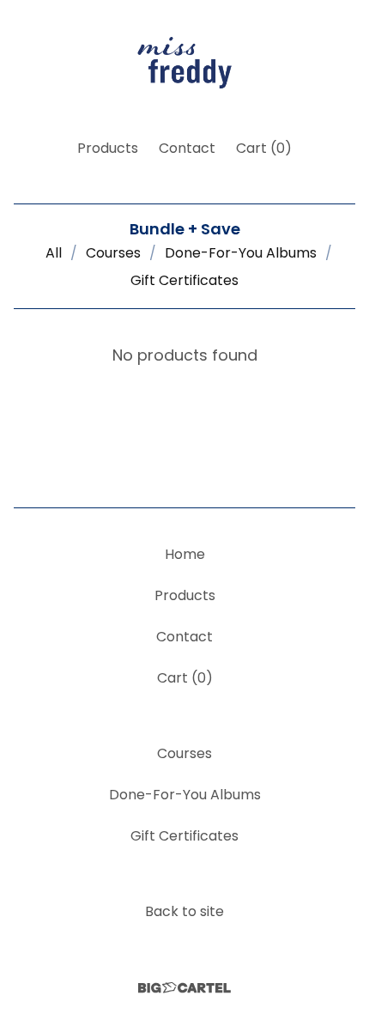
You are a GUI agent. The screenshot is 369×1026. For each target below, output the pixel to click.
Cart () (264, 148)
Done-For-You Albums (241, 253)
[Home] (184, 62)
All (53, 253)
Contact (187, 148)
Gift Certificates (184, 280)
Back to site (184, 911)
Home (185, 554)
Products (107, 148)
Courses (113, 253)
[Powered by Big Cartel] (184, 987)
